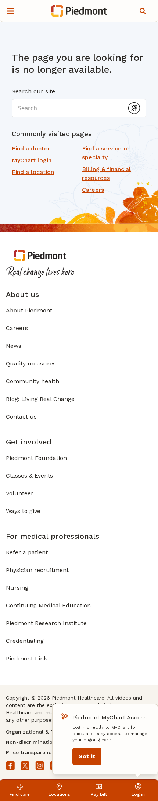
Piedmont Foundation (36, 457)
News (13, 345)
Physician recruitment (37, 569)
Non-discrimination (31, 742)
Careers (17, 328)
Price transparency (30, 752)
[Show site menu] (10, 11)
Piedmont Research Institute (46, 623)
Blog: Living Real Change (40, 398)
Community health (32, 381)
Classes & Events (29, 475)
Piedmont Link (26, 658)
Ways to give (23, 510)
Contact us (21, 416)
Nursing (17, 587)
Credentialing (25, 640)
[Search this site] (142, 11)
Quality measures (31, 363)
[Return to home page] (79, 11)
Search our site (33, 91)
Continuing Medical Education (48, 605)
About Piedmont (29, 310)
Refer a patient (27, 552)
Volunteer (19, 493)
